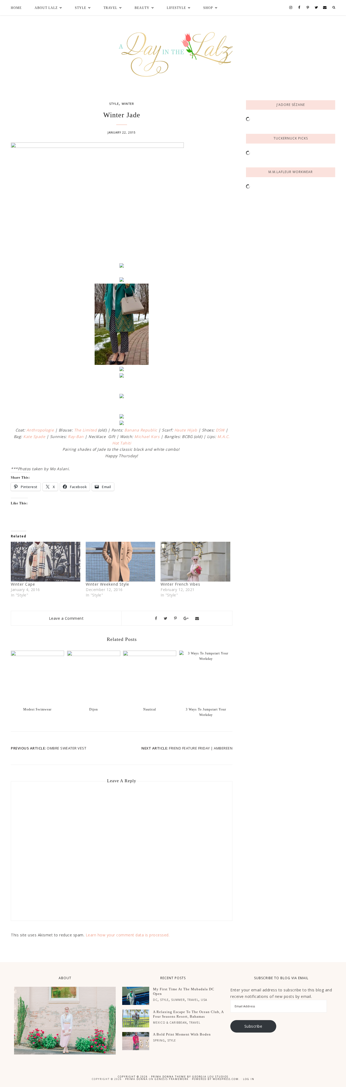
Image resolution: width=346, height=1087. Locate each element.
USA (204, 1000)
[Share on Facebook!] (156, 618)
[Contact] (325, 7)
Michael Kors (146, 436)
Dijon (93, 709)
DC (155, 1000)
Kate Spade (34, 436)
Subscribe (253, 1026)
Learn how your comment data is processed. (128, 934)
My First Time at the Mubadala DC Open (183, 991)
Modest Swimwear (37, 709)
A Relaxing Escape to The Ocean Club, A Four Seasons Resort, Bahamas (188, 1014)
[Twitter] (316, 7)
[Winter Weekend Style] (120, 562)
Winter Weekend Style (107, 584)
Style (114, 104)
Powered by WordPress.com (215, 1079)
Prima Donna (136, 1079)
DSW (220, 430)
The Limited (85, 430)
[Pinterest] (308, 8)
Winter (128, 104)
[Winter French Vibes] (195, 562)
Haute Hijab (185, 430)
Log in (248, 1079)
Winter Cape (23, 584)
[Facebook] (299, 7)
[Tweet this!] (165, 618)
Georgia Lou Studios (210, 1076)
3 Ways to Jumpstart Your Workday (206, 712)
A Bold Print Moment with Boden (182, 1034)
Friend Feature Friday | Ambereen (200, 748)
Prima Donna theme (168, 1076)
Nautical (149, 709)
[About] (65, 1020)
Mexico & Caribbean (170, 1022)
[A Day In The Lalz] (173, 50)
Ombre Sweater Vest (66, 748)
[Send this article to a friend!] (197, 618)
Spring (159, 1040)
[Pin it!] (175, 618)
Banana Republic (140, 430)
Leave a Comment (66, 618)
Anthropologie (40, 430)
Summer (178, 1000)
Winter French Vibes (180, 584)
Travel (192, 1000)
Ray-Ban (76, 436)
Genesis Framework (172, 1079)
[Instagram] (291, 7)
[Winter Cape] (45, 562)
